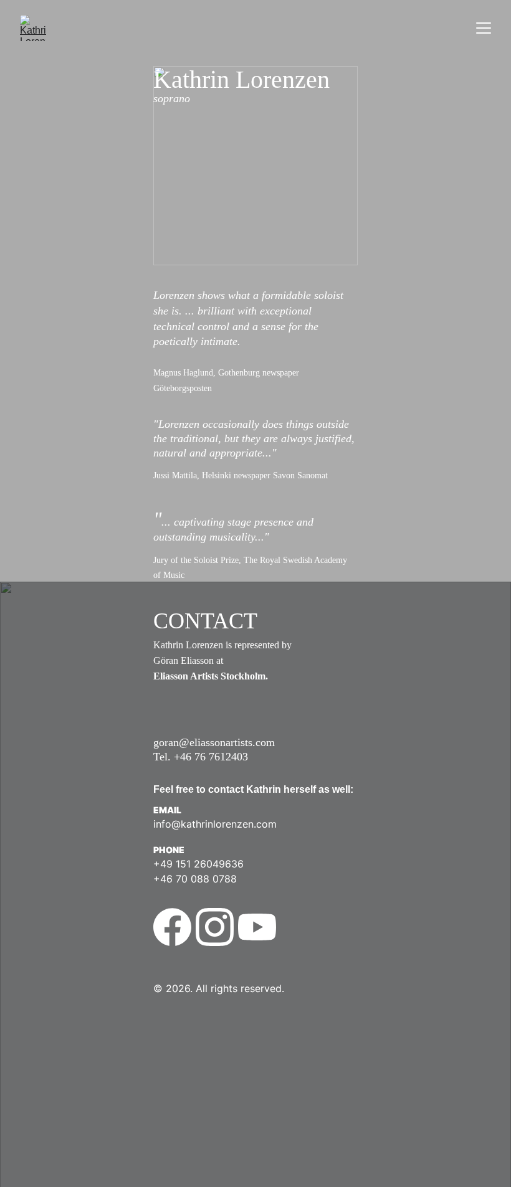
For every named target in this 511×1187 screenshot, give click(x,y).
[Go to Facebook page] (172, 927)
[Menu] (483, 28)
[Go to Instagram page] (215, 927)
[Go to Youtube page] (257, 927)
